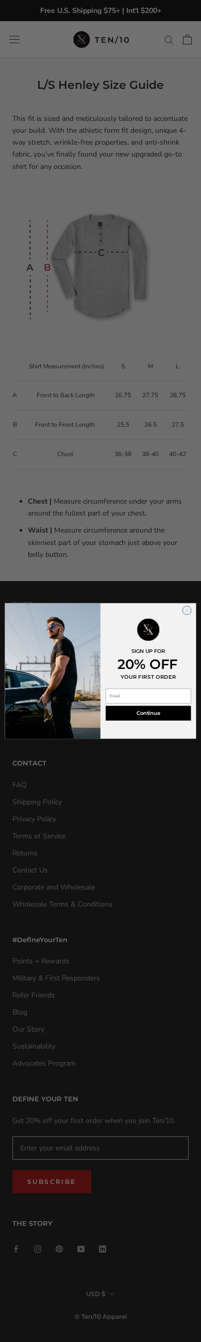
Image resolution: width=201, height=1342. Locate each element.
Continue (148, 713)
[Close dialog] (186, 610)
